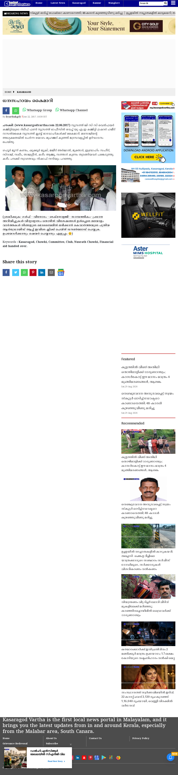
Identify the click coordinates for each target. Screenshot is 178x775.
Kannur (97, 3)
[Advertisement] (89, 63)
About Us (51, 738)
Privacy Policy (140, 738)
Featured (128, 359)
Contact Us (95, 738)
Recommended (132, 423)
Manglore (114, 3)
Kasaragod (79, 3)
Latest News (58, 3)
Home (38, 3)
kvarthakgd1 (13, 116)
